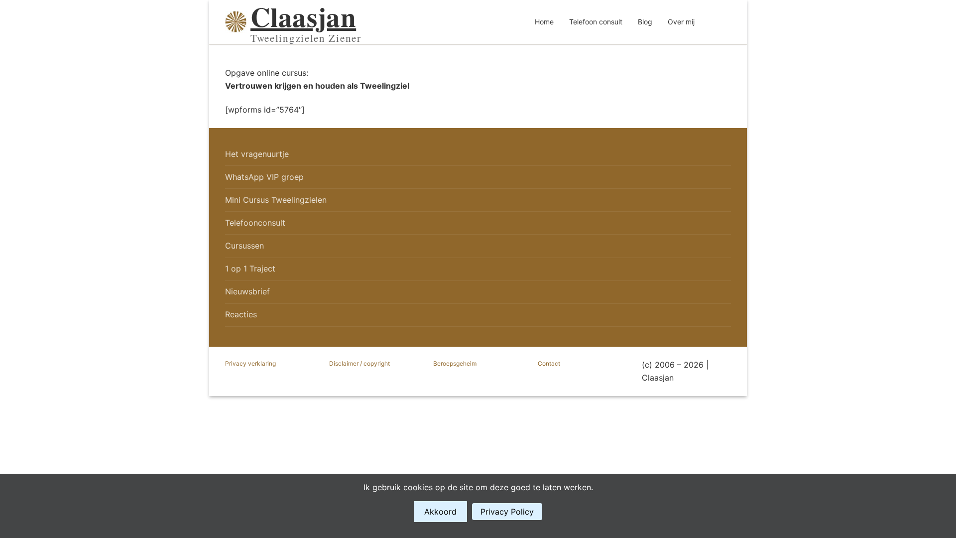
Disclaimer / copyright (359, 363)
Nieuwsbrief (247, 291)
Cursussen (244, 246)
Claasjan (303, 16)
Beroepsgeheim (455, 363)
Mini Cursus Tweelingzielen (276, 200)
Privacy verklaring (250, 363)
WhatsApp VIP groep (264, 177)
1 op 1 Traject (250, 268)
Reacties (241, 314)
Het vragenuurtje (257, 154)
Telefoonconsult (255, 223)
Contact (549, 363)
